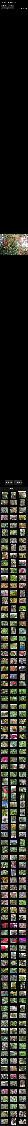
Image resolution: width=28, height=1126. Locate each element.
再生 (7, 8)
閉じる (25, 8)
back (9, 482)
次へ (11, 6)
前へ (4, 6)
